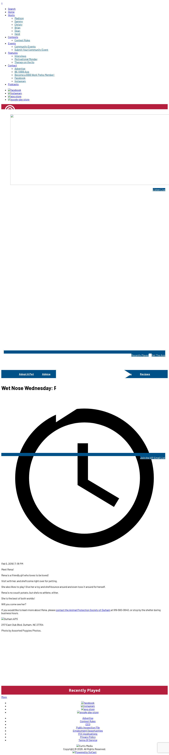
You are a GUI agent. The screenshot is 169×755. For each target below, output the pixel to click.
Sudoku (127, 374)
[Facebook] (14, 90)
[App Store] (14, 96)
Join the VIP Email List (152, 457)
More (4, 697)
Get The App (158, 355)
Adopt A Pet (26, 374)
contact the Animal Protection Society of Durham (83, 609)
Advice (46, 374)
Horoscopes (106, 374)
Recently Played (140, 355)
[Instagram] (15, 93)
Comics (63, 374)
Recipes (145, 374)
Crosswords (83, 374)
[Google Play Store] (18, 99)
